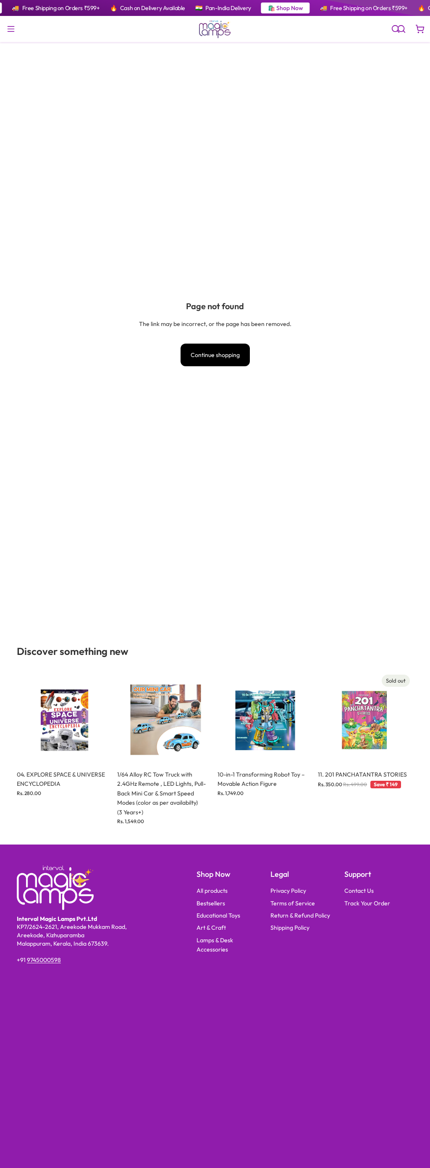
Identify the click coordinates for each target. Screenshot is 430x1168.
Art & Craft (211, 927)
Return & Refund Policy (300, 915)
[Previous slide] (26, 719)
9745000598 (44, 960)
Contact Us (359, 890)
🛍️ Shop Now (285, 8)
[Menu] (11, 29)
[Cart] (420, 29)
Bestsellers (211, 903)
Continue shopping (215, 355)
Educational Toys (218, 915)
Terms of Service (292, 903)
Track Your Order (367, 903)
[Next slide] (103, 719)
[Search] (395, 29)
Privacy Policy (288, 890)
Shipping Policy (289, 927)
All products (212, 890)
